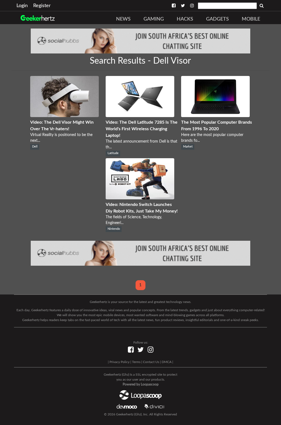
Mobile (251, 19)
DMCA (167, 362)
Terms (136, 362)
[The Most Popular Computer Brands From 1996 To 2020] (215, 116)
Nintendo (114, 229)
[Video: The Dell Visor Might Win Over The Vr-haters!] (64, 116)
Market (188, 146)
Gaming (154, 19)
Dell (35, 146)
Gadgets (217, 19)
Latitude (113, 153)
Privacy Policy (119, 362)
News (123, 19)
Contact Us (151, 362)
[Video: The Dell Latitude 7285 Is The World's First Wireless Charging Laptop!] (140, 116)
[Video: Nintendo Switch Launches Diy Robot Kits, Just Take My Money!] (140, 198)
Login (22, 5)
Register (42, 5)
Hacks (185, 19)
